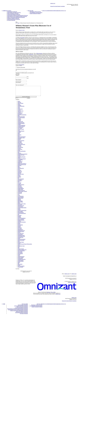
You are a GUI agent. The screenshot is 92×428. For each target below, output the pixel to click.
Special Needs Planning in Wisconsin (13, 19)
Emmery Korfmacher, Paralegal (35, 13)
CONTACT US (63, 10)
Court (19, 130)
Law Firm (19, 182)
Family (19, 150)
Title (18, 247)
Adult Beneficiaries (21, 106)
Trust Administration (21, 250)
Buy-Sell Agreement (21, 117)
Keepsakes (19, 180)
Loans (19, 195)
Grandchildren (20, 159)
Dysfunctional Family (21, 144)
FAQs (51, 10)
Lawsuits (19, 183)
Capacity (19, 118)
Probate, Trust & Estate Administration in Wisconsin (16, 17)
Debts (19, 133)
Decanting (19, 134)
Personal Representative (22, 213)
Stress (19, 241)
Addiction (19, 105)
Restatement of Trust (21, 230)
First (27, 76)
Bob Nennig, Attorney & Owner (35, 11)
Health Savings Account (22, 164)
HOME (4, 10)
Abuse (19, 104)
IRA (18, 177)
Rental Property (20, 229)
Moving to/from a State (22, 203)
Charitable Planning (21, 123)
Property (19, 226)
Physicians (19, 215)
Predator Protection (21, 220)
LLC (18, 194)
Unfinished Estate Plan (21, 259)
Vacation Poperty (21, 261)
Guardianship (20, 161)
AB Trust (19, 102)
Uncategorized (20, 258)
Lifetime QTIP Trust (21, 190)
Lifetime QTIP (20, 189)
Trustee (19, 254)
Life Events (20, 186)
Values (19, 262)
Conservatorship (20, 127)
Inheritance (20, 172)
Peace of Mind (20, 211)
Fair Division (20, 149)
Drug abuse (20, 142)
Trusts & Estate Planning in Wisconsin (13, 14)
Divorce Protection (21, 140)
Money (19, 202)
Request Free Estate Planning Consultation (57, 6)
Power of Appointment (21, 218)
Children (19, 124)
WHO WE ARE (30, 10)
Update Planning (20, 260)
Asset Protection (20, 110)
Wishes (19, 265)
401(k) (19, 101)
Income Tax (20, 171)
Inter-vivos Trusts (21, 174)
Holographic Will (21, 168)
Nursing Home (20, 206)
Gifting (19, 157)
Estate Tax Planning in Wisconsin (12, 13)
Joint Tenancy (20, 179)
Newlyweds (20, 204)
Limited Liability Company (22, 191)
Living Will (20, 193)
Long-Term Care (20, 196)
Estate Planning (21, 64)
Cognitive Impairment (21, 125)
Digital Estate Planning (22, 136)
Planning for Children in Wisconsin (13, 18)
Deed (19, 135)
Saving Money (20, 234)
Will (18, 263)
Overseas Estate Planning (22, 207)
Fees (18, 152)
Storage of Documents (21, 239)
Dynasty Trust (20, 143)
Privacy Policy (53, 292)
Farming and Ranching (22, 151)
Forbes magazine (39, 53)
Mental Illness (20, 200)
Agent (19, 107)
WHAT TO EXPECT (46, 10)
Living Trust (20, 192)
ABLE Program (20, 103)
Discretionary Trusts (21, 137)
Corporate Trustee (21, 129)
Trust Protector (20, 253)
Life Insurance (20, 187)
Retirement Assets (21, 231)
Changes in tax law (21, 122)
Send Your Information (26, 96)
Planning (19, 216)
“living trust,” (31, 54)
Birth (18, 115)
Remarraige (20, 228)
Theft (19, 246)
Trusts (19, 255)
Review (19, 232)
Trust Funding (20, 252)
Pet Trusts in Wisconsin (11, 20)
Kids (18, 181)
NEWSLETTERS (21, 205)
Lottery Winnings (21, 197)
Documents (20, 141)
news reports (22, 37)
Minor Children (20, 201)
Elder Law (19, 146)
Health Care (20, 162)
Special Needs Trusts (21, 236)
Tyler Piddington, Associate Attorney (36, 12)
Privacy (19, 222)
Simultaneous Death (21, 235)
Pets (18, 214)
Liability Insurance (21, 184)
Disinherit (19, 138)
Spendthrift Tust (20, 237)
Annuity (19, 109)
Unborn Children (21, 257)
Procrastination (20, 224)
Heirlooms (19, 165)
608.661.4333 (52, 3)
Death (19, 132)
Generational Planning (21, 156)
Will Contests (20, 264)
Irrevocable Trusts (21, 178)
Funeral (19, 155)
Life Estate (19, 185)
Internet (19, 175)
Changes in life (20, 121)
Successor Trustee (21, 242)
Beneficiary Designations (22, 114)
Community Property (21, 126)
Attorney (19, 111)
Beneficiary (20, 113)
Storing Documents (21, 240)
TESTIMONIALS (55, 10)
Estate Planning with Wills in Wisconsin (14, 12)
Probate (19, 223)
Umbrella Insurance (21, 256)
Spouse (19, 238)
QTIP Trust (20, 227)
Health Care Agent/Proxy (22, 163)
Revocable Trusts (21, 233)
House (19, 169)
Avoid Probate (20, 112)
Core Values (20, 128)
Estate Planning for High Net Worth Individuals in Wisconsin (17, 15)
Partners (19, 209)
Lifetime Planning (21, 188)
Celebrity (19, 120)
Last (27, 78)
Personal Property (21, 212)
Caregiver (19, 119)
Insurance (19, 173)
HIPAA (19, 167)
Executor (19, 148)
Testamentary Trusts (21, 245)
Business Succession (21, 116)
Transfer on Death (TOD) (22, 249)
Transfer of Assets (21, 248)
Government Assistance (22, 158)
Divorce (19, 139)
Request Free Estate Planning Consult (69, 300)
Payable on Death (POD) (22, 210)
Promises (19, 225)
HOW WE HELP (8, 10)
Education (19, 145)
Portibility (19, 217)
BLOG (59, 10)
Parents (19, 208)
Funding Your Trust (21, 154)
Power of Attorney (21, 219)
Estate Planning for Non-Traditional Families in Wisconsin (17, 16)
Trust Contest (20, 251)
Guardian (19, 160)
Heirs (19, 166)
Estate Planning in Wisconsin (12, 11)
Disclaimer (48, 292)
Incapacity (19, 170)
